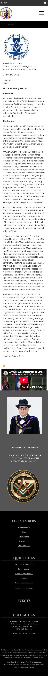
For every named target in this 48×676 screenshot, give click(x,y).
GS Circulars (24, 541)
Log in (4, 3)
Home (10, 24)
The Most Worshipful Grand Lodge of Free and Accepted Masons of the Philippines (7, 13)
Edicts (24, 532)
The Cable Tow (24, 546)
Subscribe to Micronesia (4, 366)
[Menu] (42, 13)
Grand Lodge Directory (24, 574)
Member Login (24, 528)
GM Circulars (24, 537)
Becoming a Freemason (24, 564)
